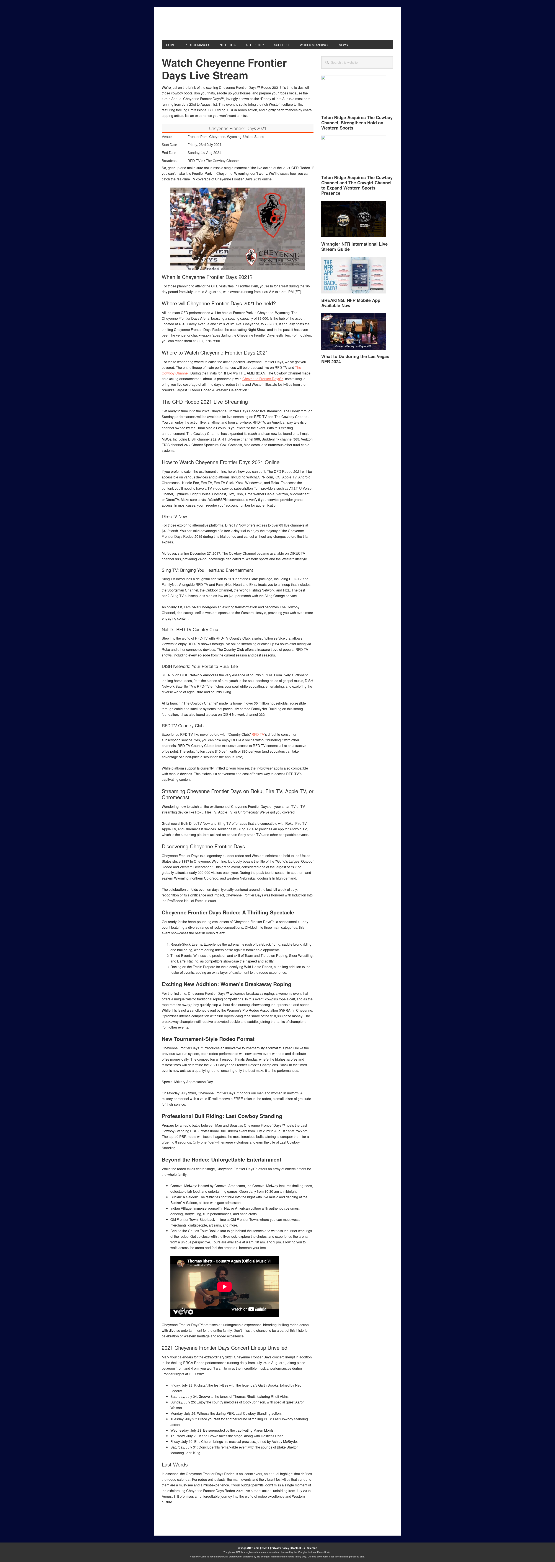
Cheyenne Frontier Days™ (262, 378)
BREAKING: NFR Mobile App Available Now (350, 302)
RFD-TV (257, 734)
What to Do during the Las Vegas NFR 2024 (355, 359)
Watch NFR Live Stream (191, 23)
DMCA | (266, 1548)
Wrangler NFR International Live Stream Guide (354, 246)
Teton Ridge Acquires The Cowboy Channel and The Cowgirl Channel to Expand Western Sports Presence (357, 185)
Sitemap (312, 1548)
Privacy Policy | (281, 1548)
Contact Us (298, 1548)
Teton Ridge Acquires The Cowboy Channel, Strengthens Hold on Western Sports (357, 122)
